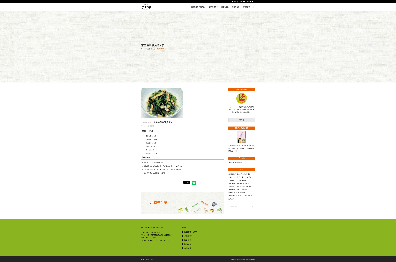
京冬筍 (236, 177)
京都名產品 (187, 240)
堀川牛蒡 (231, 186)
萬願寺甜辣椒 (232, 196)
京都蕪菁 (239, 183)
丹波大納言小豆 (240, 174)
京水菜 (239, 180)
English (242, 1)
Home (143, 49)
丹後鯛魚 (231, 174)
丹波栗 (248, 174)
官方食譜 (149, 49)
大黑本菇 (238, 186)
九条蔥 (230, 177)
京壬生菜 (160, 203)
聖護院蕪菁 (241, 192)
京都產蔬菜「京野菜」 (191, 232)
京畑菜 (244, 180)
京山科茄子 (232, 180)
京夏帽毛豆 (249, 177)
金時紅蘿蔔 (248, 196)
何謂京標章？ (188, 236)
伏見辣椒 (246, 183)
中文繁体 (250, 1)
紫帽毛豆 (245, 189)
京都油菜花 (232, 183)
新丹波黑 (248, 186)
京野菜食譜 (187, 244)
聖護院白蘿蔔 (232, 192)
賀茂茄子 (241, 196)
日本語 (234, 1)
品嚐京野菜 (187, 248)
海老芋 (239, 189)
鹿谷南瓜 (231, 199)
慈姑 (243, 186)
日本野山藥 (232, 189)
